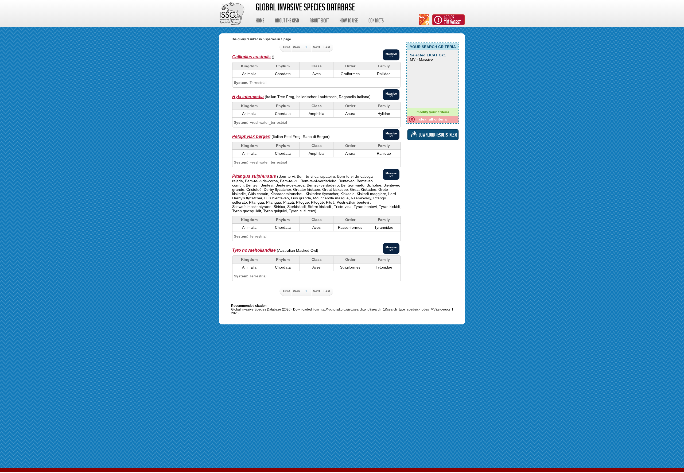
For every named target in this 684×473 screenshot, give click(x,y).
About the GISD (287, 21)
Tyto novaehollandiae (254, 250)
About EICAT (319, 21)
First (286, 47)
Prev (296, 47)
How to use (349, 21)
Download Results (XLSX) (438, 136)
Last (327, 47)
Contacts (376, 21)
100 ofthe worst (452, 20)
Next (316, 47)
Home (260, 21)
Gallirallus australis (251, 57)
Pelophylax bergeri (251, 136)
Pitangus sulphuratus (254, 176)
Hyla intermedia (248, 96)
